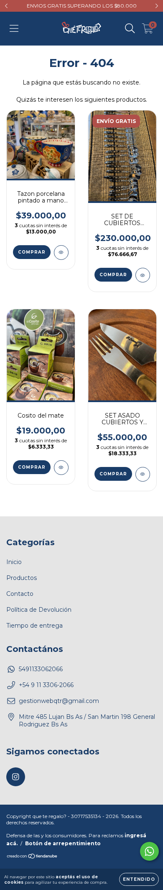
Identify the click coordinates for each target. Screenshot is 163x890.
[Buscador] (130, 28)
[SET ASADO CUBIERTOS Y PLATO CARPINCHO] (142, 474)
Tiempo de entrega (34, 625)
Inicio (14, 562)
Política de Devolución (38, 609)
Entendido (139, 879)
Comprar (32, 252)
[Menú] (14, 28)
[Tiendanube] (32, 857)
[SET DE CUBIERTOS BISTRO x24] (142, 275)
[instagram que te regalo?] (15, 776)
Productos (21, 578)
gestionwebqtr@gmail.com (59, 701)
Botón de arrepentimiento (63, 843)
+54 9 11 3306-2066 (46, 685)
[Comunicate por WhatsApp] (149, 851)
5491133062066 (41, 669)
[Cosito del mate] (61, 467)
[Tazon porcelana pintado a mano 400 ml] (61, 252)
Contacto (19, 594)
